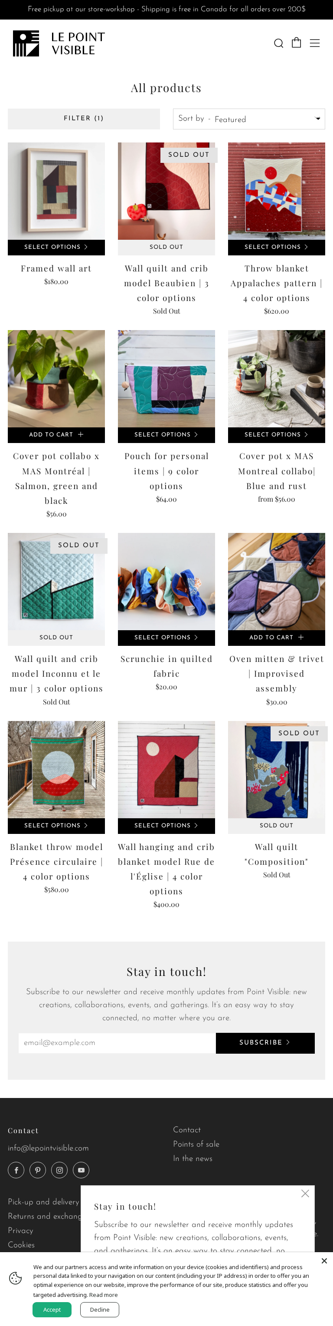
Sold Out (166, 247)
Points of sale (196, 1145)
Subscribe (261, 1043)
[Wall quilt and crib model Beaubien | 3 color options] (166, 191)
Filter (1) (84, 119)
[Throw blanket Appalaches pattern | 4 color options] (276, 191)
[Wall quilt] (276, 769)
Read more (103, 1295)
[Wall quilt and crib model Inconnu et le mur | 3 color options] (56, 581)
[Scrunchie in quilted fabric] (166, 581)
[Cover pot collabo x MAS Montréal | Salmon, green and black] (56, 378)
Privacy (20, 1231)
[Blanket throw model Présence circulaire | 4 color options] (56, 769)
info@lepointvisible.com (48, 1148)
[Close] (324, 1261)
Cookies (21, 1245)
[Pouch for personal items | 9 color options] (166, 378)
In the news (192, 1159)
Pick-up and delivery (43, 1202)
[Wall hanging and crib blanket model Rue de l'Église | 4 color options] (166, 769)
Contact (187, 1130)
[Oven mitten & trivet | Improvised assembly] (276, 581)
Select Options (52, 247)
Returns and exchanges (48, 1217)
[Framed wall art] (56, 191)
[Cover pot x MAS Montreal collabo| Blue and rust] (276, 378)
